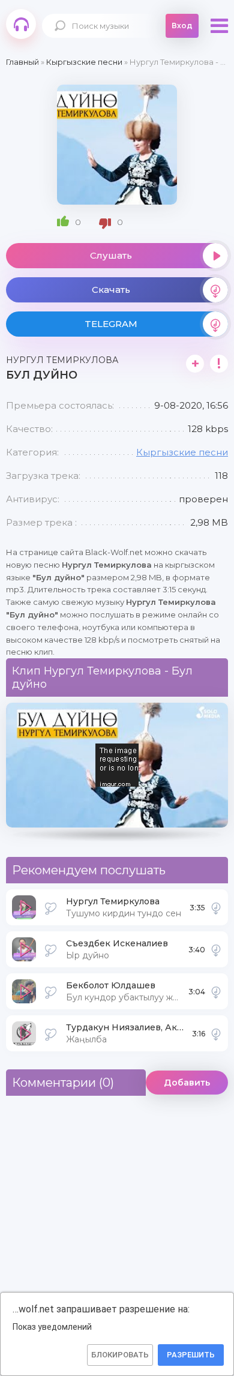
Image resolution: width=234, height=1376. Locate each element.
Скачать (111, 289)
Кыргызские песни (182, 452)
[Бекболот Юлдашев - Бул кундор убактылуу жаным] (216, 991)
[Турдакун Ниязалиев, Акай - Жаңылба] (216, 1033)
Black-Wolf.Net (21, 24)
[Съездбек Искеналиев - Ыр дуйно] (216, 949)
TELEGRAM (111, 323)
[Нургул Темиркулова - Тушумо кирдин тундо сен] (216, 907)
